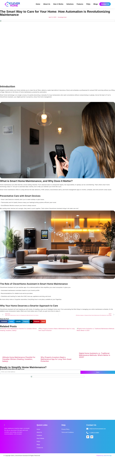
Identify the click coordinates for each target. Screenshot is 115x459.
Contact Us (105, 4)
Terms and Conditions (67, 432)
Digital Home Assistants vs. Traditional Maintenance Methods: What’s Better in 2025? (94, 355)
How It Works (40, 438)
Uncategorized (62, 17)
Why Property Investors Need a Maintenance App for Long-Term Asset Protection (56, 359)
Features (80, 4)
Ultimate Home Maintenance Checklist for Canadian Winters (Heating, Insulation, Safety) (18, 359)
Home (38, 4)
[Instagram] (91, 436)
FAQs (88, 4)
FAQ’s (38, 441)
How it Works (58, 4)
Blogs (95, 4)
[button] (4, 321)
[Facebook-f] (87, 436)
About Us (46, 4)
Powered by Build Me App (104, 455)
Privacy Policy (65, 429)
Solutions (70, 4)
